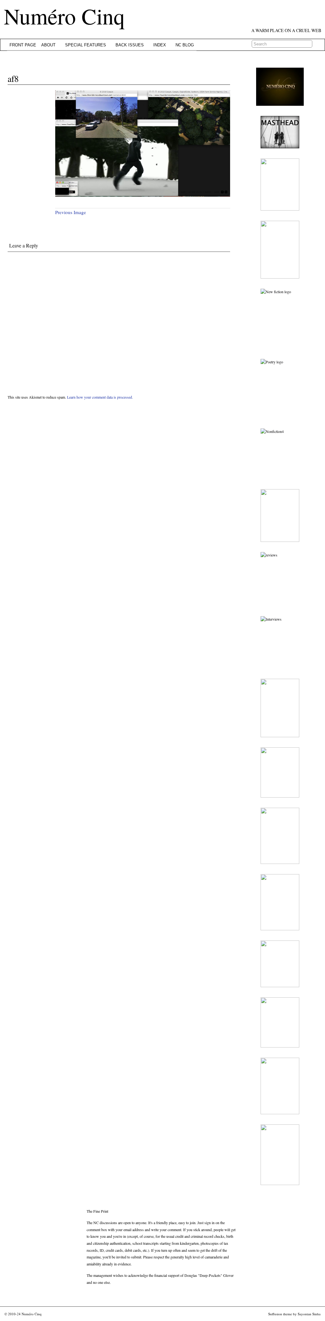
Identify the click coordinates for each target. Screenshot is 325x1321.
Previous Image (70, 212)
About (48, 45)
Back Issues (130, 45)
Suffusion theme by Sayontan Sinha (294, 1313)
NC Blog (185, 45)
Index (159, 45)
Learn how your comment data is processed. (100, 397)
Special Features (85, 45)
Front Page (23, 45)
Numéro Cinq (64, 16)
